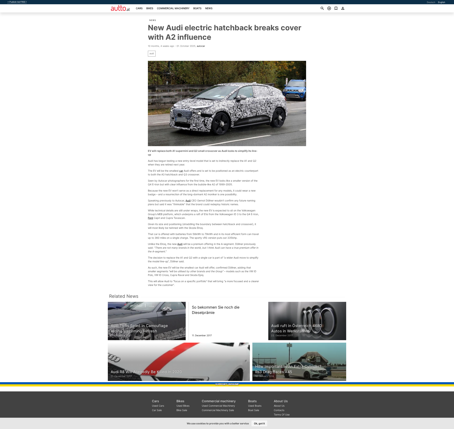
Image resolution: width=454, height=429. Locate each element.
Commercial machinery (173, 8)
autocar (201, 46)
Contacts (279, 410)
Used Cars (158, 405)
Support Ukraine (227, 384)
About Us (281, 401)
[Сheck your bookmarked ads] (336, 8)
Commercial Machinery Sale (218, 410)
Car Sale (157, 410)
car (181, 170)
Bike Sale (181, 410)
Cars (139, 8)
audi (152, 53)
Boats (197, 8)
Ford (150, 217)
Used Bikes (182, 405)
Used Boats (254, 405)
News (208, 8)
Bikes (149, 8)
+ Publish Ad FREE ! (17, 2)
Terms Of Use (282, 414)
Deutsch (431, 2)
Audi (188, 200)
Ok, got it (259, 423)
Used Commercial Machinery (218, 405)
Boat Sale (253, 410)
